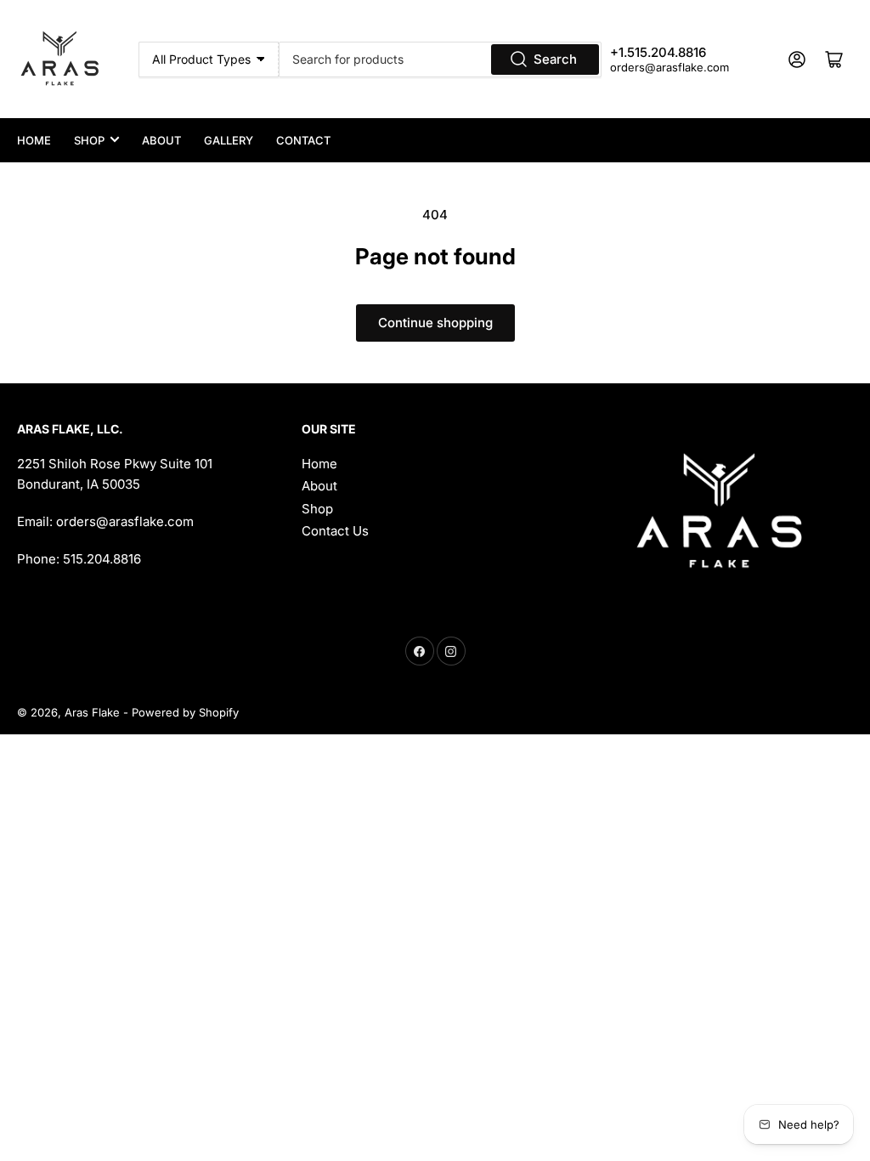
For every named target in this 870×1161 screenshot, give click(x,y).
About (161, 140)
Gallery (228, 140)
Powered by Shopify (185, 712)
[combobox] (440, 59)
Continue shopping (435, 322)
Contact (303, 140)
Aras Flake (92, 712)
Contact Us (335, 531)
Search (555, 59)
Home (34, 140)
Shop (89, 140)
